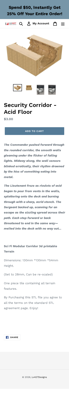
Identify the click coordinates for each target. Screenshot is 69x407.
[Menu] (63, 24)
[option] (17, 88)
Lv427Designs (39, 377)
